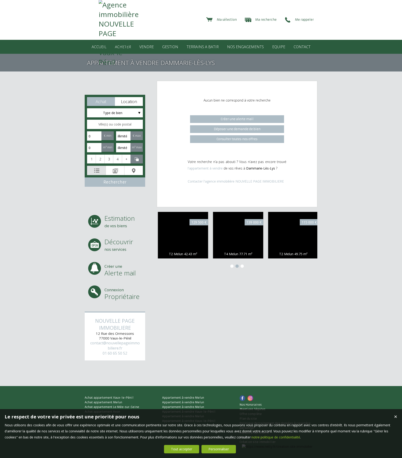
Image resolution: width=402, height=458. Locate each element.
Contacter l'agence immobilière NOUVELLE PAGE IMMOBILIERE (236, 181)
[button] (101, 101)
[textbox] (115, 124)
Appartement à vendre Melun (183, 397)
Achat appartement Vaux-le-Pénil (109, 397)
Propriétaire (122, 294)
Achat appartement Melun (103, 402)
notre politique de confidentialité (275, 437)
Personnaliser (218, 449)
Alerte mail (120, 270)
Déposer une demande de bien (237, 129)
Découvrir (118, 244)
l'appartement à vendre (205, 168)
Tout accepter (181, 449)
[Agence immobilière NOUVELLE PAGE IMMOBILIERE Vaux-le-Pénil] (118, 62)
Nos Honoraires (251, 404)
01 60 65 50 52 (115, 353)
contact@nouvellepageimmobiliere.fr (115, 345)
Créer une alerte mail (237, 119)
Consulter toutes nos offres (237, 139)
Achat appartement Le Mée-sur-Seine (112, 407)
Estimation (119, 221)
